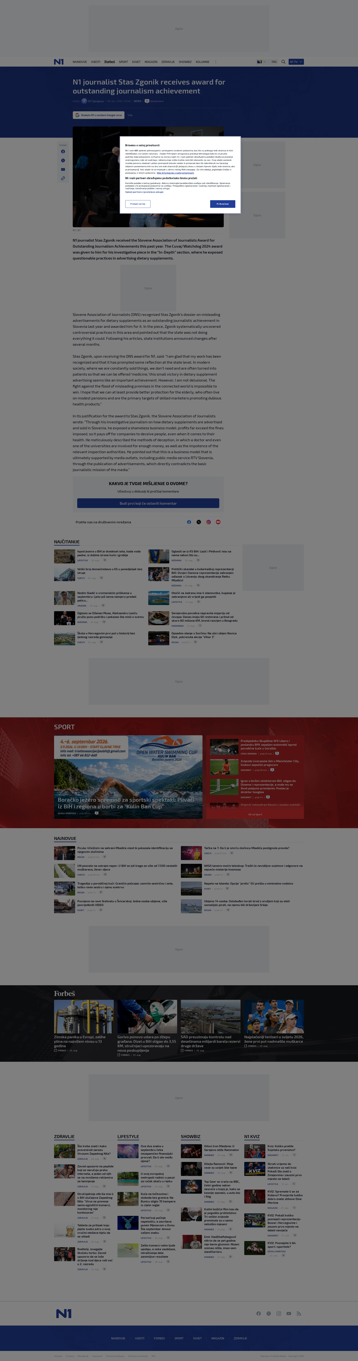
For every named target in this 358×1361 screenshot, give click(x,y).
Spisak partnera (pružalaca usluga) (144, 192)
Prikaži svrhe (137, 204)
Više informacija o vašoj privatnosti (175, 173)
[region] (180, 175)
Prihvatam (223, 204)
